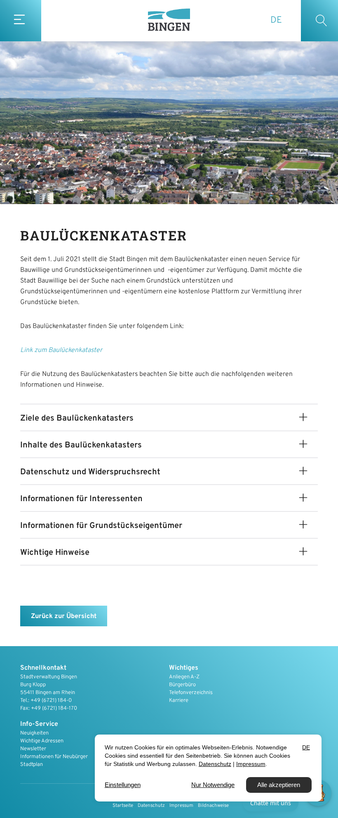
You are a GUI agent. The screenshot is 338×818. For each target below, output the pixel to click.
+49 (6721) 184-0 (51, 700)
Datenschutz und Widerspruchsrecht (90, 472)
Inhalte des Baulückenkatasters (81, 445)
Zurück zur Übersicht (63, 616)
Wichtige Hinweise (54, 552)
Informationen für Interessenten (81, 499)
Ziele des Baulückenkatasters (77, 418)
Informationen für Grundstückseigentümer (101, 526)
